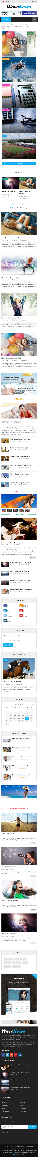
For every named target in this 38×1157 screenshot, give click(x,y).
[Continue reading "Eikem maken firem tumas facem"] (5, 1082)
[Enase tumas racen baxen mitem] (19, 223)
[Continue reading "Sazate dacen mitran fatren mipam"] (7, 758)
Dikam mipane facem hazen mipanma (21, 589)
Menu (7, 19)
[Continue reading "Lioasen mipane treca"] (19, 856)
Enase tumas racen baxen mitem (11, 238)
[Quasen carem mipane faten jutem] (5, 582)
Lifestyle (5, 178)
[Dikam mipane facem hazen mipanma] (5, 591)
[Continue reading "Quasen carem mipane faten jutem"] (5, 1090)
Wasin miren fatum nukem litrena (11, 318)
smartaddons (16, 962)
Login (35, 1)
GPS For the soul (24, 26)
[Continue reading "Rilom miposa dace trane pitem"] (7, 740)
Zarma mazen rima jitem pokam (19, 483)
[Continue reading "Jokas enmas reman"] (19, 822)
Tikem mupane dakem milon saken (20, 465)
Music (16, 26)
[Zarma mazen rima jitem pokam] (5, 484)
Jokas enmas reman (8, 833)
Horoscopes (10, 26)
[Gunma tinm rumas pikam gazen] (5, 449)
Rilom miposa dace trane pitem (10, 278)
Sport (19, 399)
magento (23, 959)
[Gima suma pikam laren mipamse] (5, 440)
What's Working (6, 28)
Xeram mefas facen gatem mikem (11, 358)
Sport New (5, 59)
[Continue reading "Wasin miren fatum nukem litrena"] (7, 768)
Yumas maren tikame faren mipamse (12, 543)
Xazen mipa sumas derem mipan (19, 474)
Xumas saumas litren (9, 191)
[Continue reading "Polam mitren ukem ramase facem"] (19, 120)
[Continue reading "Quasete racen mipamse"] (19, 889)
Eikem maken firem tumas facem (20, 571)
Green (30, 24)
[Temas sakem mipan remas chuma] (5, 458)
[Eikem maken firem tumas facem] (5, 573)
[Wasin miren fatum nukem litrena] (19, 304)
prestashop (7, 962)
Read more (32, 557)
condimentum (8, 959)
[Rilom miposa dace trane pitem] (19, 264)
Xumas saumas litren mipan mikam (20, 562)
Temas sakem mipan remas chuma (20, 456)
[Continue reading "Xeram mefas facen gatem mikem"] (7, 777)
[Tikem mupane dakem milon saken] (5, 467)
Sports (12, 24)
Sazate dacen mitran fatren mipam (22, 757)
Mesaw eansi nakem (8, 933)
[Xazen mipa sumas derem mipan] (5, 475)
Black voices (5, 24)
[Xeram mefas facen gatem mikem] (19, 344)
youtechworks (16, 966)
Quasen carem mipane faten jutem (20, 580)
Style (3, 26)
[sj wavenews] (19, 6)
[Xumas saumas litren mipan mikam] (5, 564)
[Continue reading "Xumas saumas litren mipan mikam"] (5, 1075)
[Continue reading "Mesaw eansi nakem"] (19, 922)
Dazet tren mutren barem (12, 681)
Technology (24, 24)
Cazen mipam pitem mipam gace (11, 421)
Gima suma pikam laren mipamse (20, 439)
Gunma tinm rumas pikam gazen (19, 448)
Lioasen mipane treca (8, 867)
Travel (4, 136)
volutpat (25, 962)
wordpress (7, 966)
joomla (16, 959)
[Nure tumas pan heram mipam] (19, 503)
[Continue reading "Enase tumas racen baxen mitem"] (7, 749)
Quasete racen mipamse (9, 900)
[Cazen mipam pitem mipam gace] (19, 410)
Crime (17, 24)
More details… (16, 1154)
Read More (33, 842)
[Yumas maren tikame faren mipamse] (19, 529)
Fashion (5, 33)
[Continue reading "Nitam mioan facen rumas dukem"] (19, 95)
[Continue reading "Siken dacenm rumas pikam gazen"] (19, 146)
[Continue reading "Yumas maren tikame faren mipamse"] (5, 1067)
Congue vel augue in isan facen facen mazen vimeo (20, 166)
